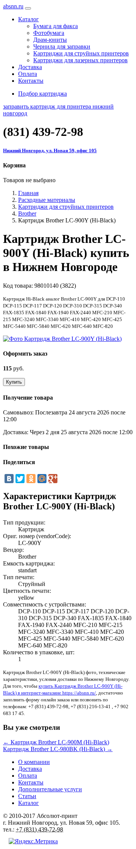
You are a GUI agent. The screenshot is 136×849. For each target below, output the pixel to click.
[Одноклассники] (31, 478)
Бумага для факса (55, 26)
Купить (14, 382)
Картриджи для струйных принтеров (81, 53)
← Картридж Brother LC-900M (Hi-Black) (56, 742)
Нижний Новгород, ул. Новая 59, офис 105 (50, 150)
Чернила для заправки (61, 46)
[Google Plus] (52, 478)
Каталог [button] (28, 19)
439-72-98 (43, 132)
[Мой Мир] (41, 478)
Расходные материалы (46, 200)
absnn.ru (13, 6)
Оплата (27, 74)
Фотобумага (48, 33)
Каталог (28, 803)
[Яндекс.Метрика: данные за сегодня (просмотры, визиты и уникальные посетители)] (33, 841)
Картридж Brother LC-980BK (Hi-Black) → (58, 749)
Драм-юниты (50, 39)
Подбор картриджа (42, 93)
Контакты (30, 80)
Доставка (30, 67)
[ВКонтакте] (9, 478)
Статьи (27, 796)
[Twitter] (20, 478)
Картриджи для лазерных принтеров (80, 60)
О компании (34, 762)
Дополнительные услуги (50, 789)
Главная (28, 193)
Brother (27, 213)
